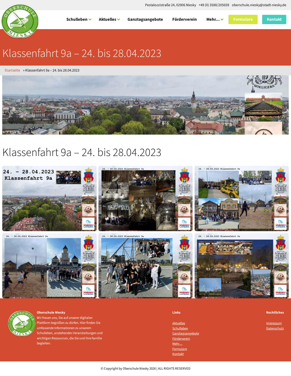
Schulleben (77, 19)
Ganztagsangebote (145, 19)
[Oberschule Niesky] (20, 21)
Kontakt (274, 19)
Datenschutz (275, 328)
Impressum (274, 323)
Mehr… (213, 19)
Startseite (12, 70)
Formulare (243, 19)
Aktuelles (107, 19)
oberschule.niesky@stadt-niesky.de (258, 5)
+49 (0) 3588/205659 (214, 5)
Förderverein (184, 19)
